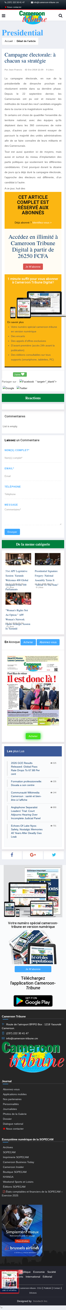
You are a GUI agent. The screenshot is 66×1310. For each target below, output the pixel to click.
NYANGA (8, 1176)
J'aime (17, 374)
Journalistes (10, 1109)
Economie (39, 1271)
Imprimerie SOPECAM (16, 1157)
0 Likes (50, 70)
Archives (8, 1147)
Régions (9, 1281)
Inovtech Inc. (40, 1301)
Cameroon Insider (13, 1167)
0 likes (10, 587)
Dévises (33, 1293)
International (33, 1276)
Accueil (9, 41)
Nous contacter (14, 7)
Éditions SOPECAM (14, 1186)
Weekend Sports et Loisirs (18, 1181)
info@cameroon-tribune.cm (46, 2)
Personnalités (11, 1104)
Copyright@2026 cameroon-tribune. (20, 1288)
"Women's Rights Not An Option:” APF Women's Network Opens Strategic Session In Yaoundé (18, 619)
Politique (26, 1271)
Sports (19, 1276)
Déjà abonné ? (23, 222)
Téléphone (13, 486)
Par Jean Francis (13, 70)
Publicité (47, 1288)
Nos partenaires (12, 1099)
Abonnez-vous (48, 642)
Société (51, 1271)
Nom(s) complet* (17, 450)
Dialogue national (13, 1123)
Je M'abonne (33, 266)
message (11, 504)
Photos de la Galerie (15, 1113)
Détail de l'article (26, 41)
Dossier (7, 1118)
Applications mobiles (15, 1094)
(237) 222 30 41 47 (15, 2)
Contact (56, 1288)
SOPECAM (9, 1152)
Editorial (47, 1276)
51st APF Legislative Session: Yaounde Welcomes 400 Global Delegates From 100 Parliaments (17, 580)
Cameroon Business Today (18, 1162)
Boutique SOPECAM (15, 1171)
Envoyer (12, 531)
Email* (9, 468)
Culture (9, 1276)
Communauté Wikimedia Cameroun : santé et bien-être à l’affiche (26, 796)
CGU (39, 1288)
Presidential (11, 1271)
